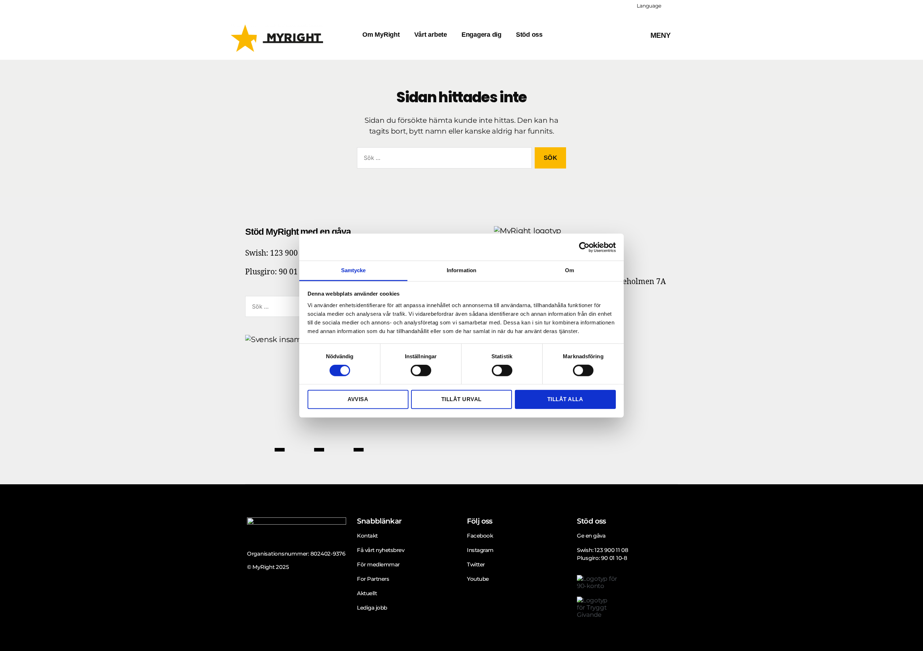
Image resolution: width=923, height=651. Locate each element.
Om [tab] (569, 270)
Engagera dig (482, 34)
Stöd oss (529, 34)
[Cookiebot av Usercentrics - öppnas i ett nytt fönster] (584, 247)
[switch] (421, 371)
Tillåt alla (565, 399)
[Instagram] (344, 432)
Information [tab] (461, 270)
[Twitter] (304, 432)
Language (649, 6)
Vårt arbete (430, 34)
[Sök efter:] (443, 159)
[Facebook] (265, 432)
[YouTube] (378, 432)
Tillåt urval (461, 399)
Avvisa (358, 399)
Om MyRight (380, 34)
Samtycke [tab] (353, 270)
